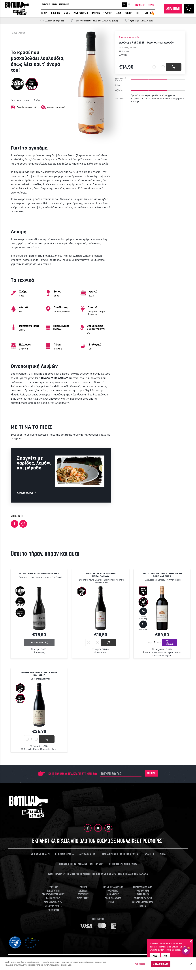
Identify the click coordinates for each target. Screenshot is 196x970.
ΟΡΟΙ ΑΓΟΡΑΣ (112, 890)
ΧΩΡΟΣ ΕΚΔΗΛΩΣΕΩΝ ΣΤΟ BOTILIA (142, 904)
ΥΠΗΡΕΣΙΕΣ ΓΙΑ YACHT (143, 898)
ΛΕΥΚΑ (67, 13)
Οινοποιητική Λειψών (129, 37)
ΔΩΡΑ (118, 13)
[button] (186, 951)
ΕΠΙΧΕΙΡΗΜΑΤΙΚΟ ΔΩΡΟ (143, 886)
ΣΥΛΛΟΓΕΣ (108, 13)
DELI (138, 13)
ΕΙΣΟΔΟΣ (151, 5)
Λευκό (22, 32)
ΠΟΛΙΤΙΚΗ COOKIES (113, 898)
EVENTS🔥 (149, 13)
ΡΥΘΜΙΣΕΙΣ (140, 964)
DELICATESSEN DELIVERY (123, 864)
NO (165, 956)
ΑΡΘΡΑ (54, 4)
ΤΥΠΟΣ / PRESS (83, 898)
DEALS (44, 13)
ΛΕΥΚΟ (123, 55)
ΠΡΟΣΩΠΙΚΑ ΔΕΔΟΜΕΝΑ (113, 886)
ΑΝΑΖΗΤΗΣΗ (173, 8)
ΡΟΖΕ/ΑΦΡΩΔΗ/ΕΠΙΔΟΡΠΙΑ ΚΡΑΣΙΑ (119, 854)
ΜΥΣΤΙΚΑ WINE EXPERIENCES (143, 892)
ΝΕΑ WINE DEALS (40, 854)
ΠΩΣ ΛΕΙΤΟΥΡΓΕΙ (53, 890)
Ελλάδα (124, 47)
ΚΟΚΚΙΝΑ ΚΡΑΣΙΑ (64, 854)
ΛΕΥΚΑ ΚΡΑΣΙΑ (87, 854)
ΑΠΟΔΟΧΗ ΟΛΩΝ (161, 964)
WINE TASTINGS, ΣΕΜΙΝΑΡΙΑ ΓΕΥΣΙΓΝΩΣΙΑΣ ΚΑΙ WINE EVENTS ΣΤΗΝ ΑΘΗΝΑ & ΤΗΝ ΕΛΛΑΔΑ (98, 874)
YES (155, 956)
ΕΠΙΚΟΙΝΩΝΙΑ (64, 4)
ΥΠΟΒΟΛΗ (151, 773)
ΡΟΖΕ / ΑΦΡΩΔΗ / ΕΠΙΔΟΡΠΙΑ (87, 13)
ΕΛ (124, 4)
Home (14, 32)
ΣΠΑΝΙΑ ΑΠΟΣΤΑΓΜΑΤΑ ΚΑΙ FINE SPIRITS (81, 864)
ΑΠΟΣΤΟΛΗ (83, 890)
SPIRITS (128, 13)
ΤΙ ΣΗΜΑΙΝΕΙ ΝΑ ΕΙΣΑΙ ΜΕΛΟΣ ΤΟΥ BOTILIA (53, 904)
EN (129, 4)
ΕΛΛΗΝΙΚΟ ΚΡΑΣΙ (53, 898)
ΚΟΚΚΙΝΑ (55, 13)
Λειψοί (133, 47)
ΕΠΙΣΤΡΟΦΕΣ (83, 894)
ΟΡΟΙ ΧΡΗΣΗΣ (113, 894)
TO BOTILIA (46, 4)
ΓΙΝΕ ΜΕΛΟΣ (140, 5)
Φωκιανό (126, 51)
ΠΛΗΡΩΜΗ (83, 886)
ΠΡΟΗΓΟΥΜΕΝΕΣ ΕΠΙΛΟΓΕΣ (53, 894)
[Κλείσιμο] (191, 963)
